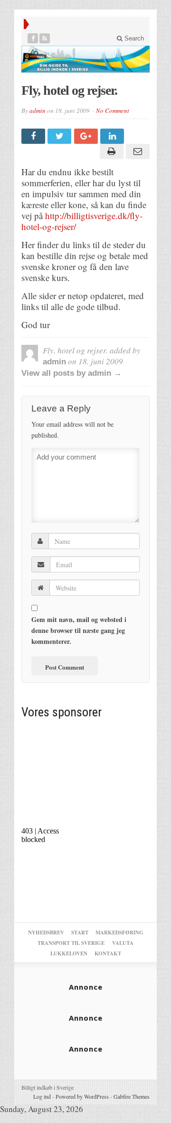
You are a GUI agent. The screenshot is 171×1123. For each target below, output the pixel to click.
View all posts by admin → (71, 373)
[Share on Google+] (87, 136)
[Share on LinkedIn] (113, 136)
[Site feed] (45, 38)
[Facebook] (33, 38)
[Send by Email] (137, 151)
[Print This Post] (110, 151)
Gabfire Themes (132, 1096)
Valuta (122, 943)
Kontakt (108, 953)
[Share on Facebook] (34, 136)
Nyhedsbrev (46, 932)
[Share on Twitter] (61, 136)
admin (37, 110)
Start (79, 932)
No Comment (112, 110)
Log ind (42, 1096)
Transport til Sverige (71, 943)
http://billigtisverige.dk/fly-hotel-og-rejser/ (81, 221)
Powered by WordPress (82, 1096)
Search (133, 38)
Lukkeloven (68, 953)
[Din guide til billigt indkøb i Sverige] (85, 59)
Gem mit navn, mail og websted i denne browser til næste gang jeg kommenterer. (78, 630)
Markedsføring (119, 932)
